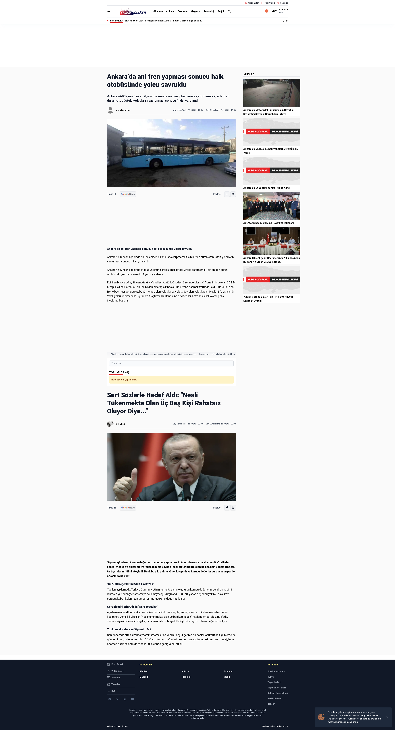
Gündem (158, 11)
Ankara (170, 11)
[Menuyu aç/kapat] (108, 11)
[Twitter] (117, 699)
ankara (121, 354)
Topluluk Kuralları (277, 687)
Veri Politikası (275, 698)
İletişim (271, 704)
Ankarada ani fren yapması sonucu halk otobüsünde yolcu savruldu (167, 354)
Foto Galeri (270, 3)
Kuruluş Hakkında (276, 671)
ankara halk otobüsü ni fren (223, 354)
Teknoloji (209, 11)
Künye (271, 677)
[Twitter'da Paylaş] (233, 194)
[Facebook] (109, 699)
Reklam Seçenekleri (278, 693)
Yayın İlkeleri (274, 682)
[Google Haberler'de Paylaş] (128, 194)
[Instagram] (125, 699)
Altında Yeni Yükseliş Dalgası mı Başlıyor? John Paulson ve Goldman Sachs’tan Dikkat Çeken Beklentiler (177, 20)
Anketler (284, 3)
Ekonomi (182, 11)
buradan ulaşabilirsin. (347, 722)
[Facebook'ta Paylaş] (227, 194)
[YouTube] (132, 699)
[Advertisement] (197, 45)
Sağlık (221, 11)
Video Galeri (253, 3)
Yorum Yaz (117, 363)
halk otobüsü (131, 354)
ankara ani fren (203, 354)
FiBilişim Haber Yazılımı (272, 726)
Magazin (195, 11)
